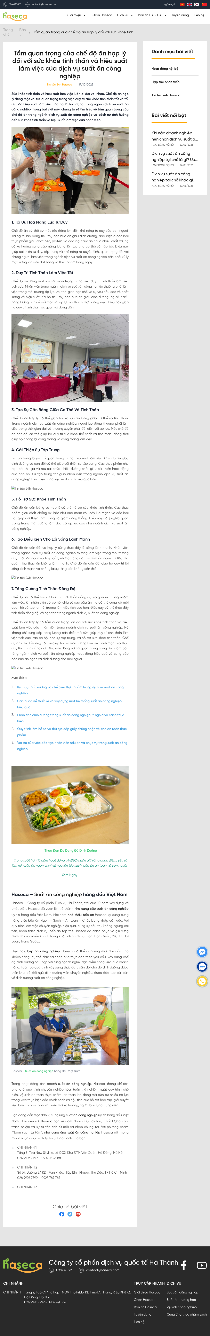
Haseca (45, 1121)
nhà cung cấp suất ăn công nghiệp (100, 909)
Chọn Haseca (102, 15)
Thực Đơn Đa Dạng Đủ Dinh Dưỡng (71, 850)
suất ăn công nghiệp (74, 1084)
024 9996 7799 (34, 1302)
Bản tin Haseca (145, 1307)
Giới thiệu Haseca (147, 1292)
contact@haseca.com (43, 4)
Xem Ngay (69, 875)
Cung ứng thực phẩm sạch (187, 1314)
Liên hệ (199, 15)
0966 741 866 (15, 4)
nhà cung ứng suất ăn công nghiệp (71, 1132)
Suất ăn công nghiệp (57, 894)
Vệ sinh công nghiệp (182, 1307)
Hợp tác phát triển (165, 82)
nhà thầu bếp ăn (80, 915)
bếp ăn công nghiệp (43, 951)
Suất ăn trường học (181, 1300)
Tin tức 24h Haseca (166, 95)
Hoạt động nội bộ (165, 69)
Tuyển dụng (180, 15)
